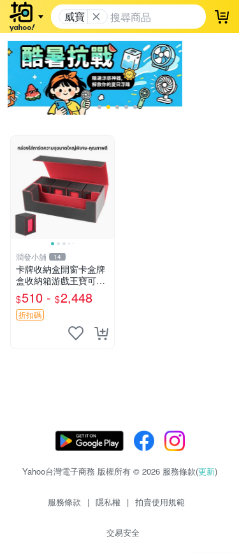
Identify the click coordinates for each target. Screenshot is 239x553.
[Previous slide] (19, 187)
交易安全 (123, 532)
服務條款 (64, 502)
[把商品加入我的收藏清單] (75, 333)
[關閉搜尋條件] (96, 16)
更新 (206, 471)
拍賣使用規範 (160, 502)
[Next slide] (106, 187)
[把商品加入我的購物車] (101, 333)
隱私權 (108, 502)
